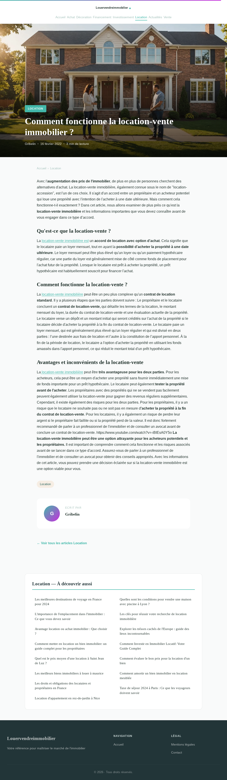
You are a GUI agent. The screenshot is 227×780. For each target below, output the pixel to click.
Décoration (84, 17)
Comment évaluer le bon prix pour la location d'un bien (155, 660)
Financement (102, 17)
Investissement (123, 17)
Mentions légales (183, 744)
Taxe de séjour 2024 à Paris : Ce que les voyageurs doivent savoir (155, 690)
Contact (176, 752)
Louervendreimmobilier (31, 738)
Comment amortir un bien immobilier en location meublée (154, 675)
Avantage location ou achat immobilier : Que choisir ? (71, 631)
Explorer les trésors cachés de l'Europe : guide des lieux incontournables (154, 631)
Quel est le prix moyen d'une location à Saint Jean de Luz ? (69, 660)
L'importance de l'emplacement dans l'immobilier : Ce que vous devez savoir (70, 616)
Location (141, 17)
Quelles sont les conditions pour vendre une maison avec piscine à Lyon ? (155, 601)
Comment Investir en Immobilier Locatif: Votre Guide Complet (152, 646)
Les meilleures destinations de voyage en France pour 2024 (68, 601)
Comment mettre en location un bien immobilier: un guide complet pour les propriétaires (71, 646)
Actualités (155, 17)
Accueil (60, 17)
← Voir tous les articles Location (62, 543)
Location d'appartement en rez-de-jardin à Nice (67, 698)
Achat (71, 17)
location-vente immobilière (62, 294)
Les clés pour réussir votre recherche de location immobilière (153, 616)
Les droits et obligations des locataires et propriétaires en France (63, 685)
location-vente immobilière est (65, 241)
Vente (168, 17)
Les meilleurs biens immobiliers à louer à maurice (69, 673)
